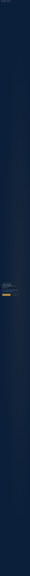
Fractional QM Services (15, 294)
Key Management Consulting (5, 1)
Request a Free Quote (6, 294)
